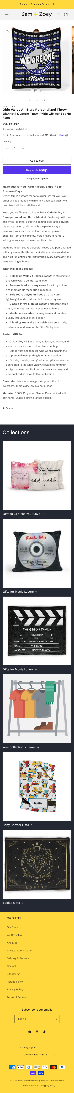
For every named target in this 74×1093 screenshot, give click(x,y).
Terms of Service (17, 997)
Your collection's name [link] (19, 747)
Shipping (7, 129)
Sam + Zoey (23, 1080)
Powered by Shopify (38, 1080)
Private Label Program (20, 950)
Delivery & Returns (18, 958)
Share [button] (9, 408)
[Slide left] (29, 100)
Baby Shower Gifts (16, 825)
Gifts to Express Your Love (21, 514)
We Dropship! (15, 935)
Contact (11, 966)
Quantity (7, 141)
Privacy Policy (15, 989)
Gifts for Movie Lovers (18, 669)
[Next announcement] (67, 4)
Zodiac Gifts (11, 902)
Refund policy (15, 981)
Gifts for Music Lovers (18, 591)
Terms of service (30, 1086)
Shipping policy (48, 1086)
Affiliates (12, 943)
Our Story (12, 927)
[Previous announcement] (6, 4)
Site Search (13, 974)
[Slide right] (44, 100)
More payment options (37, 178)
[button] (7, 14)
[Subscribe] (56, 1019)
